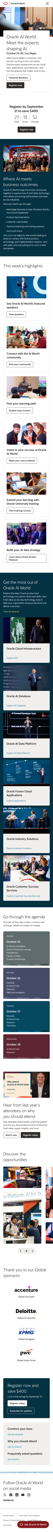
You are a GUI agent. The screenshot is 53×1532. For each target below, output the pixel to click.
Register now (15, 86)
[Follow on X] (5, 1494)
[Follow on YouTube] (22, 1494)
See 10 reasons (15, 1446)
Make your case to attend (22, 460)
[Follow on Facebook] (11, 1494)
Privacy (5, 1520)
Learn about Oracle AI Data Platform (22, 558)
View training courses (20, 510)
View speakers (16, 314)
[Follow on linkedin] (16, 1494)
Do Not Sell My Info (18, 1520)
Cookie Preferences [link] (34, 1520)
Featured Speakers (18, 78)
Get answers (13, 1459)
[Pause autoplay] (26, 1251)
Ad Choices (7, 1525)
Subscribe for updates (21, 1410)
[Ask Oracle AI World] (33, 1524)
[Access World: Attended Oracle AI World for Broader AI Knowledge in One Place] (26, 1085)
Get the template (15, 1434)
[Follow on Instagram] (28, 1494)
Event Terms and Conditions (29, 1515)
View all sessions (11, 611)
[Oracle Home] (5, 3)
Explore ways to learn (20, 410)
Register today (30, 1135)
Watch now (11, 1135)
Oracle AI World (18, 3)
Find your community (20, 364)
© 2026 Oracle (8, 1515)
